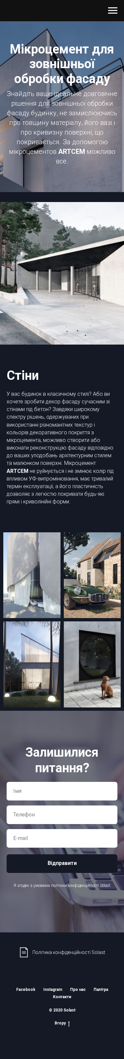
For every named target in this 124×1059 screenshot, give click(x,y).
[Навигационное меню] (112, 10)
